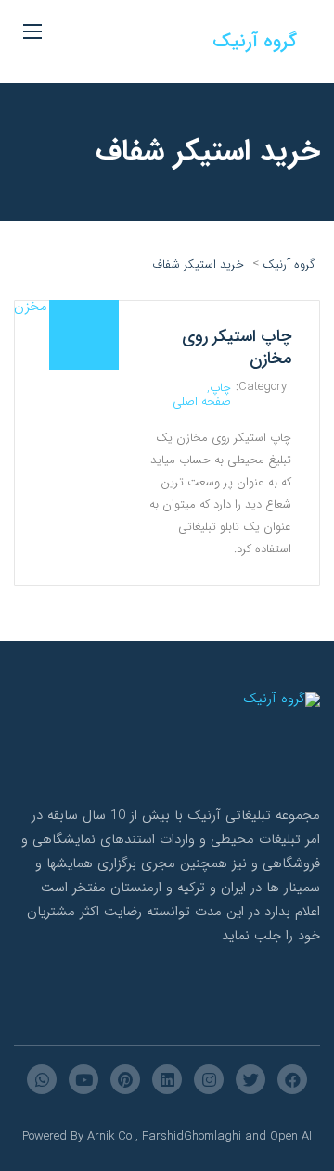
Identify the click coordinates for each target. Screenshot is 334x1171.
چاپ (220, 387)
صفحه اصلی (202, 401)
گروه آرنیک (254, 41)
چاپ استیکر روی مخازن (236, 347)
